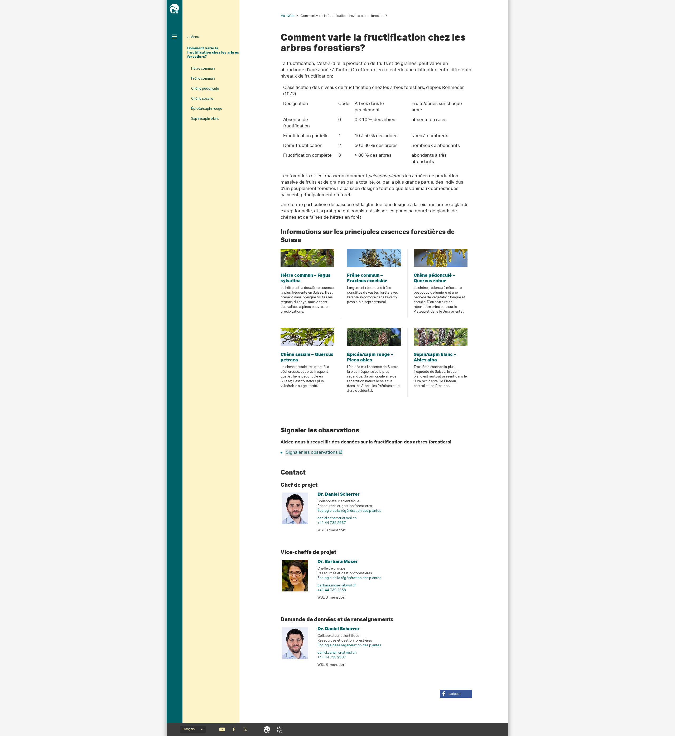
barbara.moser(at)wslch (336, 585)
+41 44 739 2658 (331, 590)
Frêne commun (203, 79)
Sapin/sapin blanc (205, 119)
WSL (267, 729)
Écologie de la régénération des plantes (349, 511)
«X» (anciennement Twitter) (245, 729)
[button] (456, 694)
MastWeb (287, 16)
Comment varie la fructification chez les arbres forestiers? (213, 52)
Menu (194, 37)
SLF (279, 729)
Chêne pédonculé (205, 89)
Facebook (234, 729)
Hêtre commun (203, 69)
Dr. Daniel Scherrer (338, 494)
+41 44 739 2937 (331, 523)
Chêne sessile (202, 99)
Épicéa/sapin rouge (206, 109)
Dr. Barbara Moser (337, 561)
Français (188, 729)
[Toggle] (174, 36)
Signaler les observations (312, 452)
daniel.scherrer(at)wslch (336, 518)
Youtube (222, 729)
